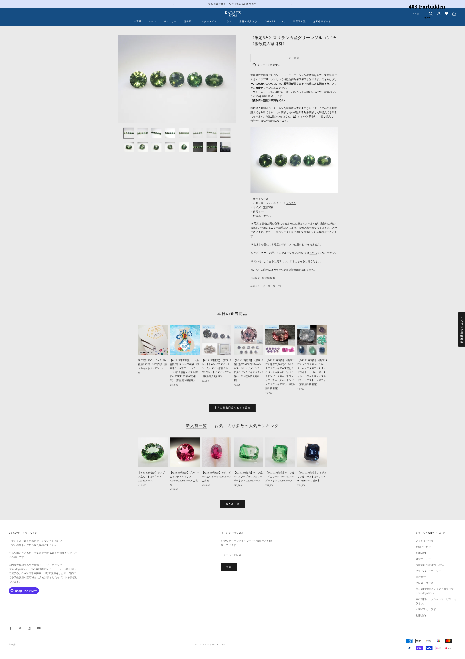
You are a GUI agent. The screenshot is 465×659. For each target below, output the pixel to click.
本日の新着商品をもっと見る (232, 407)
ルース (152, 21)
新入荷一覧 (196, 426)
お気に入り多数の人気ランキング (247, 426)
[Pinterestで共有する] (274, 286)
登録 (229, 566)
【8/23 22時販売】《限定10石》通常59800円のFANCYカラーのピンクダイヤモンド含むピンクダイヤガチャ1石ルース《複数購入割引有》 (248, 370)
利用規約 (421, 552)
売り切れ (294, 58)
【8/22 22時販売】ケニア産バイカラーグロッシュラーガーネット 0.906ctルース (279, 476)
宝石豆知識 (299, 21)
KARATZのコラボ (426, 609)
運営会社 (421, 576)
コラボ (228, 21)
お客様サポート (322, 21)
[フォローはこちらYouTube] (39, 628)
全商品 (137, 21)
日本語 (12, 644)
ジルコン (291, 203)
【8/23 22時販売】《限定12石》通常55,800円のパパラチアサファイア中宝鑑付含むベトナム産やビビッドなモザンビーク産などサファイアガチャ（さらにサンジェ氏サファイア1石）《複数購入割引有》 (280, 374)
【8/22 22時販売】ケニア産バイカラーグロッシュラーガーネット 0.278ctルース (248, 476)
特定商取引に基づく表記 (430, 564)
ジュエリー (170, 21)
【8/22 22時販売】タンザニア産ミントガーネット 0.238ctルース (152, 476)
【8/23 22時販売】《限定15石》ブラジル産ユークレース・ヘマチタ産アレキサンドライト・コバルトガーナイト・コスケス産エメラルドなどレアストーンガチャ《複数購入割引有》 (312, 372)
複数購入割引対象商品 (265, 100)
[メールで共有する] (279, 286)
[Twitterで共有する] (269, 286)
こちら (313, 252)
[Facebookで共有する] (263, 286)
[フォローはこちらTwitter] (20, 628)
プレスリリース (424, 582)
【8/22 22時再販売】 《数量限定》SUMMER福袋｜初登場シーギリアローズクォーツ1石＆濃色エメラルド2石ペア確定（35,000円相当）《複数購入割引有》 (184, 370)
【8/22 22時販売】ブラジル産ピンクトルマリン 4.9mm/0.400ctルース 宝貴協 (184, 478)
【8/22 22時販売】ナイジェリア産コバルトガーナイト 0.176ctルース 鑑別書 (311, 476)
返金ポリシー (423, 558)
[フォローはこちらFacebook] (10, 628)
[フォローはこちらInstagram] (29, 628)
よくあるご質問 (424, 541)
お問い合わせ (423, 547)
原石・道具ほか (248, 21)
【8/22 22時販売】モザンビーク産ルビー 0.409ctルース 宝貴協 (216, 476)
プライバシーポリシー (428, 570)
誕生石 (188, 21)
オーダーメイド (208, 21)
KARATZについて (275, 21)
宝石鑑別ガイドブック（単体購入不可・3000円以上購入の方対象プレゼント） (152, 364)
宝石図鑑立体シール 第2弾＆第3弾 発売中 (232, 4)
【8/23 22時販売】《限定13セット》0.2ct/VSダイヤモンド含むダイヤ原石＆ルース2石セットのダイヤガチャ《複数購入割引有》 (216, 368)
